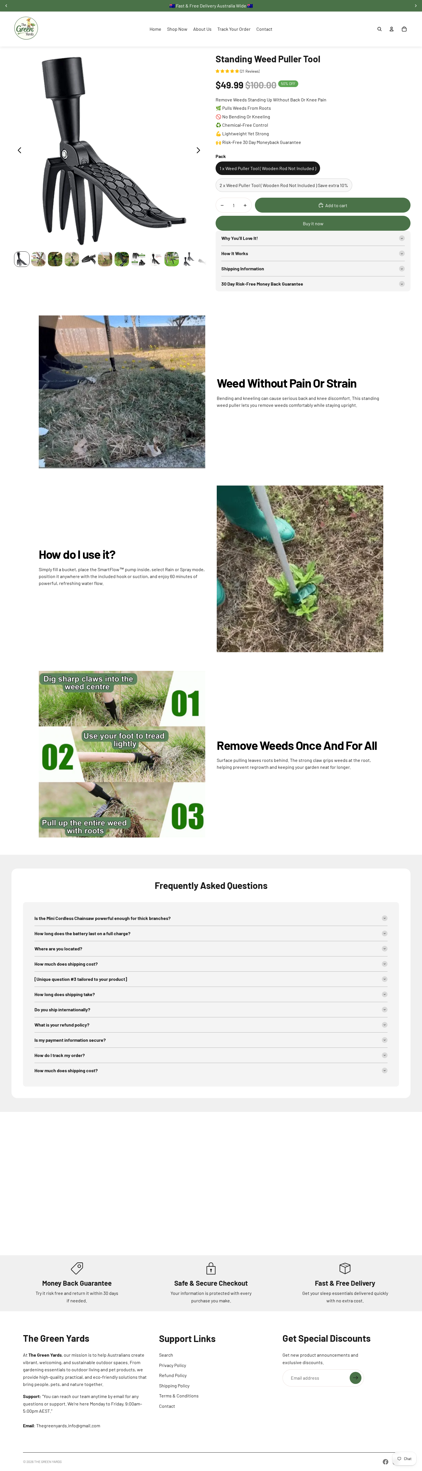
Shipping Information (242, 268)
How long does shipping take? (64, 994)
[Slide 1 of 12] (22, 259)
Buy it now (313, 223)
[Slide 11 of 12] (188, 259)
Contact (167, 1406)
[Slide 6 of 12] (105, 259)
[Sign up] (356, 1378)
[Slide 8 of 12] (138, 259)
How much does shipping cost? (66, 963)
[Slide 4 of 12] (72, 259)
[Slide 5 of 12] (88, 259)
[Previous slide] (17, 151)
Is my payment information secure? (70, 1040)
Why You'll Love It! (239, 238)
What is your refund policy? (61, 1024)
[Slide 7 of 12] (122, 259)
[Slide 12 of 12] (205, 259)
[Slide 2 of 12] (38, 259)
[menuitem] (155, 29)
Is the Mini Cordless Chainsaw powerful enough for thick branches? (102, 918)
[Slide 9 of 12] (155, 259)
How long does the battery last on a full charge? (82, 933)
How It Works (234, 253)
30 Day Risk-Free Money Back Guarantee (262, 283)
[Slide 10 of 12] (171, 259)
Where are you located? (58, 948)
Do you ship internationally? (62, 1009)
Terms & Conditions (179, 1395)
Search (166, 1355)
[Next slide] (199, 151)
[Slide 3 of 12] (55, 259)
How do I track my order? (59, 1055)
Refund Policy (173, 1375)
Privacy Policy (172, 1365)
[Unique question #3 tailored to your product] (80, 979)
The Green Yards (48, 1462)
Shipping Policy (174, 1385)
